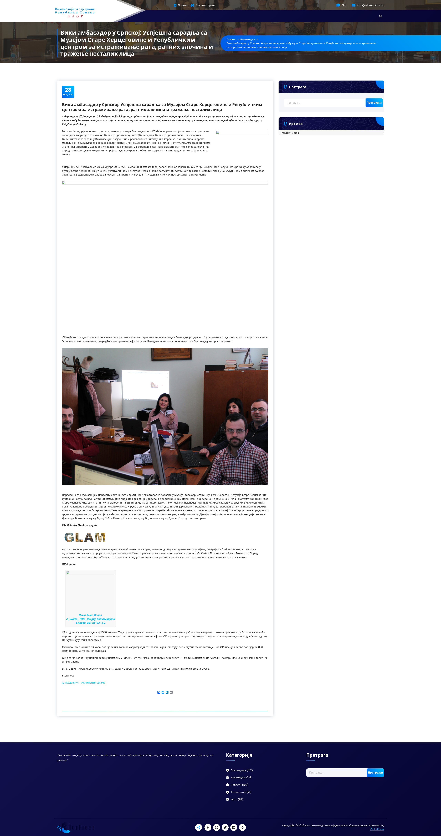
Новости (236, 785)
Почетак (232, 39)
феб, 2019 (68, 91)
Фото (234, 799)
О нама (182, 5)
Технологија (238, 792)
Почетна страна (205, 5)
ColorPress (377, 829)
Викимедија (247, 39)
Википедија (238, 777)
